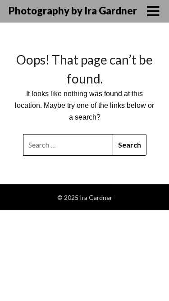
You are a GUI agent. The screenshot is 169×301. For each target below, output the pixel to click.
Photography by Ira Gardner (73, 11)
